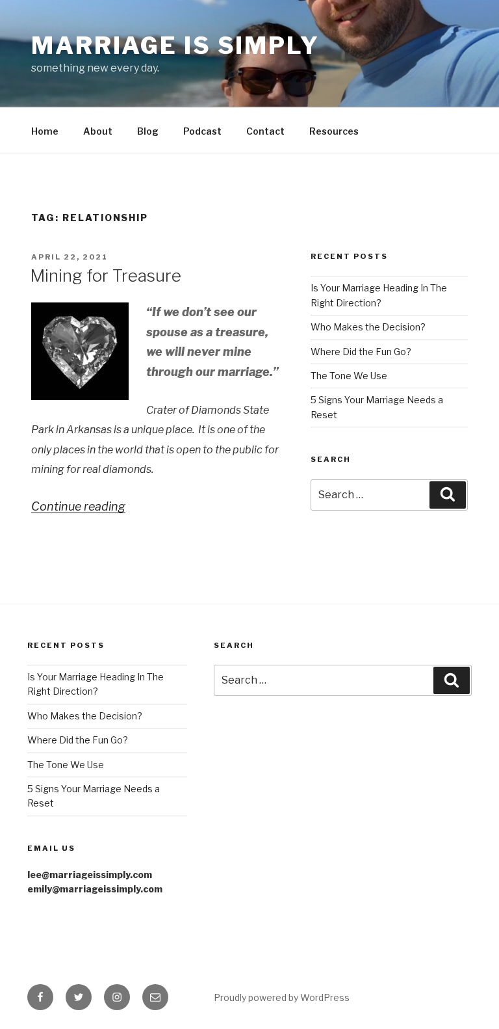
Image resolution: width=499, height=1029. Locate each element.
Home (44, 131)
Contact (265, 131)
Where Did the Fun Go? (361, 351)
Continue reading (78, 506)
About (97, 131)
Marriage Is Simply (175, 45)
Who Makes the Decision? (368, 326)
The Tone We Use (349, 375)
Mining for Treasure (105, 275)
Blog (148, 131)
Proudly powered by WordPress (282, 997)
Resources (334, 131)
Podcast (202, 131)
